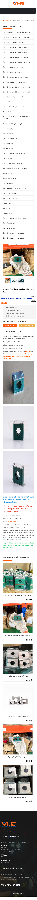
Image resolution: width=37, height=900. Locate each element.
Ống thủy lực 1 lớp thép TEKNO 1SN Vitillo (15, 77)
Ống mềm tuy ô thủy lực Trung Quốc (13, 124)
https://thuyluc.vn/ (13, 521)
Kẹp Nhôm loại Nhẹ (10, 354)
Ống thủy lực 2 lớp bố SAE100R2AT (13, 238)
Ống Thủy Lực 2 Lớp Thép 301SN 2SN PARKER (16, 52)
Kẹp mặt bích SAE (8, 148)
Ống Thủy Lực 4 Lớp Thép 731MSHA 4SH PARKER (17, 62)
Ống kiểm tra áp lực (9, 223)
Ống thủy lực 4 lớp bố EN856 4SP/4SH (14, 218)
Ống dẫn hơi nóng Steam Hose (11, 112)
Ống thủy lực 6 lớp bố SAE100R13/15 (14, 153)
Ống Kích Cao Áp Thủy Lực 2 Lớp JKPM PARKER (16, 32)
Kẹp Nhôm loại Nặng (23, 354)
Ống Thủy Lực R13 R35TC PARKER (12, 72)
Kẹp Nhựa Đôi (20, 356)
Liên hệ (4, 303)
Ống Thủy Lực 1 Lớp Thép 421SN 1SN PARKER (16, 47)
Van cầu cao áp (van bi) (10, 198)
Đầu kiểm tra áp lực (9, 228)
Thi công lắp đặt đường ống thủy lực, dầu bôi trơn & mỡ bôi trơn (18, 877)
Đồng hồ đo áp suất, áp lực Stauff (13, 97)
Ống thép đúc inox (8, 183)
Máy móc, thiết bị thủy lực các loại (13, 107)
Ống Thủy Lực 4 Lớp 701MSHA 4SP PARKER (15, 57)
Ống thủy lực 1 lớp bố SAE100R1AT (13, 233)
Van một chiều (7, 208)
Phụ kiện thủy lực (8, 129)
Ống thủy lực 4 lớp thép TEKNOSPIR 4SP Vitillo (16, 92)
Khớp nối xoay (7, 203)
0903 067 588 (10, 325)
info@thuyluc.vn (28, 325)
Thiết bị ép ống (7, 173)
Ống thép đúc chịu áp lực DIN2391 (13, 163)
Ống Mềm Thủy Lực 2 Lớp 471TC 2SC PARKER (16, 37)
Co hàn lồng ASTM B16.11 (10, 193)
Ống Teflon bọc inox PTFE (10, 133)
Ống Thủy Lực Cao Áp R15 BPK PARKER (14, 67)
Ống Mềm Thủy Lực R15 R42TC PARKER (14, 42)
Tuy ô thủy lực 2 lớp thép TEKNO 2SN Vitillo (15, 82)
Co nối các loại (7, 158)
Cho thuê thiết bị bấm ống (10, 880)
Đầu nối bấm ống (8, 143)
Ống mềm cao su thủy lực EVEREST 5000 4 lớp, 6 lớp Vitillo (17, 118)
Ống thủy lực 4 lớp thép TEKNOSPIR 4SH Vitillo (16, 87)
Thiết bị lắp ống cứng (9, 178)
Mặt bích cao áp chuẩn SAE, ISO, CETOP (14, 188)
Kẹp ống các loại (8, 102)
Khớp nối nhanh (7, 213)
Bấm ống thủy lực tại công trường (12, 874)
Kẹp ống (27, 351)
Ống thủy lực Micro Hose (10, 138)
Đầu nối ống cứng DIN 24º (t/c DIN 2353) (15, 168)
